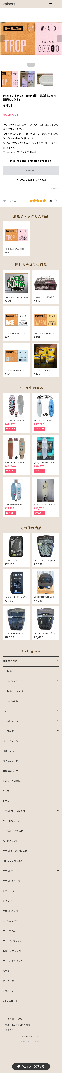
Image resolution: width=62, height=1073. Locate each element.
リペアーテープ (11, 990)
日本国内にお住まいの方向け (31, 180)
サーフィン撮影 (10, 701)
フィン (6, 711)
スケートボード (11, 891)
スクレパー (8, 901)
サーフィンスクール (12, 681)
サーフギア (8, 731)
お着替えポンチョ (12, 950)
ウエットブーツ (10, 871)
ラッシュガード (10, 1000)
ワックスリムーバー (12, 821)
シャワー (7, 791)
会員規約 (9, 1030)
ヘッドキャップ (10, 841)
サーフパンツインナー (14, 960)
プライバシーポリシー (15, 1019)
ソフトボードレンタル (13, 691)
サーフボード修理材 (13, 831)
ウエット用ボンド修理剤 (15, 851)
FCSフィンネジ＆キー (14, 861)
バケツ (6, 970)
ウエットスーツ (10, 721)
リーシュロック (10, 921)
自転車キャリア (11, 771)
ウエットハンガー (11, 911)
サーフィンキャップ (12, 940)
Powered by (27, 1041)
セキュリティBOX (12, 781)
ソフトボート (9, 671)
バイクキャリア (10, 761)
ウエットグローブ (11, 881)
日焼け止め (9, 751)
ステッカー (8, 801)
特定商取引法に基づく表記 (17, 1024)
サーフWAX (9, 930)
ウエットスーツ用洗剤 (14, 811)
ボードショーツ (10, 741)
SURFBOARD (10, 661)
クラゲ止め (8, 980)
